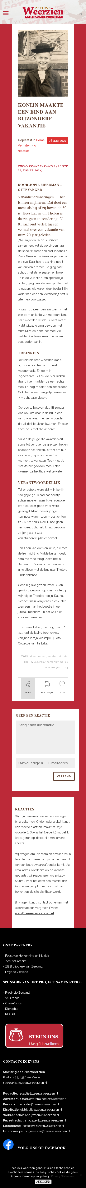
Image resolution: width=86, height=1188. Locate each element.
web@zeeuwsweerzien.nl (42, 1115)
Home (40, 140)
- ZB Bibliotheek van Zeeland (23, 966)
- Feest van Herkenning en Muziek (26, 955)
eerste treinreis (57, 656)
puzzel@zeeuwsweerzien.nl (47, 1120)
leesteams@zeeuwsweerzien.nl (43, 1125)
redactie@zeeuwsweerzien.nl (38, 1093)
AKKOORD (43, 1181)
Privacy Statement (63, 1176)
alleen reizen (38, 656)
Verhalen (24, 145)
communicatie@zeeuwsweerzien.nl (35, 1104)
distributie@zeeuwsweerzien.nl (41, 1109)
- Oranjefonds (12, 1003)
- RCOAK (9, 1014)
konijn (28, 661)
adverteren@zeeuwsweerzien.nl (45, 1099)
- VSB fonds (11, 998)
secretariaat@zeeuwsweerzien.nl (25, 1082)
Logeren (39, 661)
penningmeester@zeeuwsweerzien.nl (44, 1131)
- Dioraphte (10, 1008)
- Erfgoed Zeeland (15, 972)
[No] (81, 1175)
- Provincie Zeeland (16, 992)
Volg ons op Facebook (42, 1147)
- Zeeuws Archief (14, 961)
